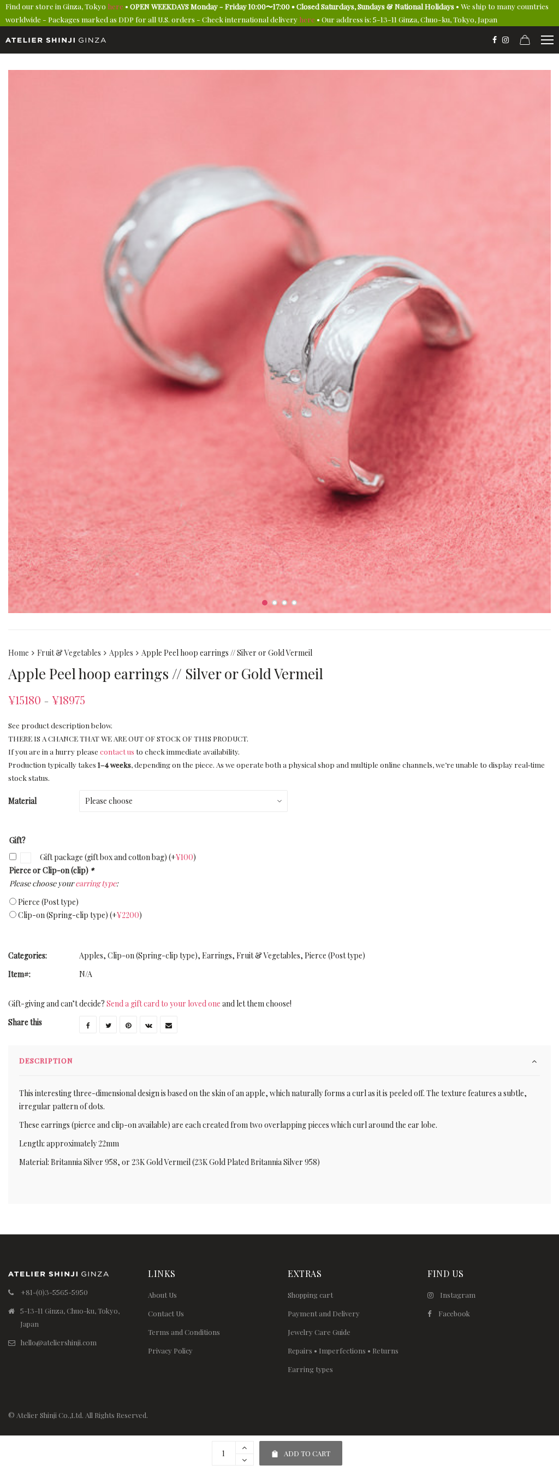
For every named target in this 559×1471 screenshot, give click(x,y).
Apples (121, 653)
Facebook (454, 1313)
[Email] (168, 1024)
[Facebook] (494, 40)
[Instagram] (505, 40)
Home (18, 653)
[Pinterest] (128, 1024)
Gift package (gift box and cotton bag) (117, 857)
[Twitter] (108, 1024)
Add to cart (300, 1449)
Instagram (457, 1294)
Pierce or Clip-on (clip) (51, 870)
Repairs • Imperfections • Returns (343, 1350)
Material (22, 801)
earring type (95, 883)
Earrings (217, 955)
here (115, 6)
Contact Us (166, 1313)
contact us (117, 751)
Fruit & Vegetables (69, 653)
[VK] (148, 1024)
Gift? (17, 840)
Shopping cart (310, 1294)
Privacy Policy (170, 1350)
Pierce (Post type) (48, 902)
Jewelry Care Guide (319, 1332)
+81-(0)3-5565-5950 (54, 1292)
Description (46, 1060)
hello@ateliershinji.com (59, 1342)
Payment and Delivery (324, 1313)
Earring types (310, 1369)
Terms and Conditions (184, 1332)
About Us (162, 1294)
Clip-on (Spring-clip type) (80, 915)
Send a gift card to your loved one (163, 1003)
